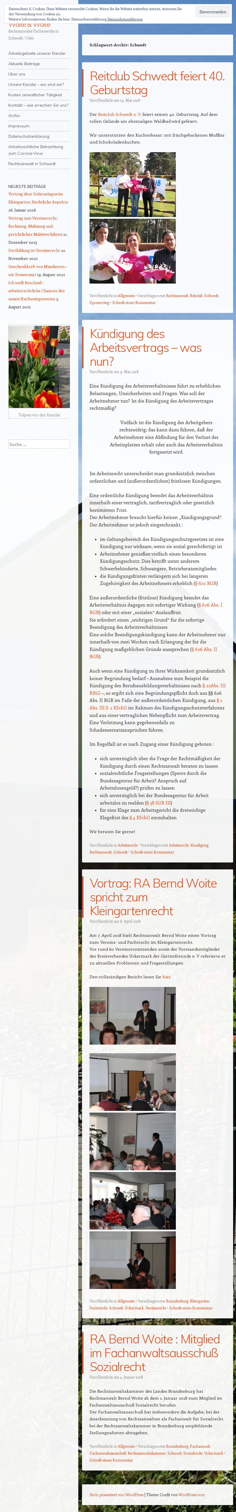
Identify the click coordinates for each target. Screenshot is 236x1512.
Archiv (14, 115)
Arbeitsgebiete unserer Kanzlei (36, 53)
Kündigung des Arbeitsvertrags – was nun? (146, 347)
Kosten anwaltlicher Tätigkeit (35, 94)
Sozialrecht (193, 1453)
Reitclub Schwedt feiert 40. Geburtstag (157, 82)
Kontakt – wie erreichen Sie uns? (38, 105)
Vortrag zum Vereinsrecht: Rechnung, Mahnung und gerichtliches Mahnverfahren (35, 226)
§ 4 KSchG (140, 817)
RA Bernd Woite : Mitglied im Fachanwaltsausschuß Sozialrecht (155, 1352)
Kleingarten (199, 1300)
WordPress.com (191, 1494)
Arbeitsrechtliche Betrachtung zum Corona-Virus (35, 150)
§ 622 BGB (205, 583)
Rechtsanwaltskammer (147, 1453)
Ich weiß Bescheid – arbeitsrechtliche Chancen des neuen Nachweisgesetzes (36, 290)
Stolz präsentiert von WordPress (116, 1494)
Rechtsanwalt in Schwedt (32, 163)
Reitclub (196, 295)
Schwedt (211, 295)
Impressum (18, 126)
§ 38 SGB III (158, 803)
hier (166, 976)
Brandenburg (177, 1300)
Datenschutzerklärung (28, 136)
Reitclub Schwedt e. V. (119, 114)
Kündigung (199, 845)
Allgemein (126, 295)
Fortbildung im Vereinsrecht (34, 250)
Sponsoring (99, 302)
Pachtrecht (98, 1307)
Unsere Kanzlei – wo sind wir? (36, 84)
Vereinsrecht (155, 1307)
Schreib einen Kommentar (134, 302)
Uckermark (134, 1307)
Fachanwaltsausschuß (108, 1453)
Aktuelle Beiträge (24, 63)
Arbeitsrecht (128, 845)
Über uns (16, 74)
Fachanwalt (200, 1446)
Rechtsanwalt (177, 295)
